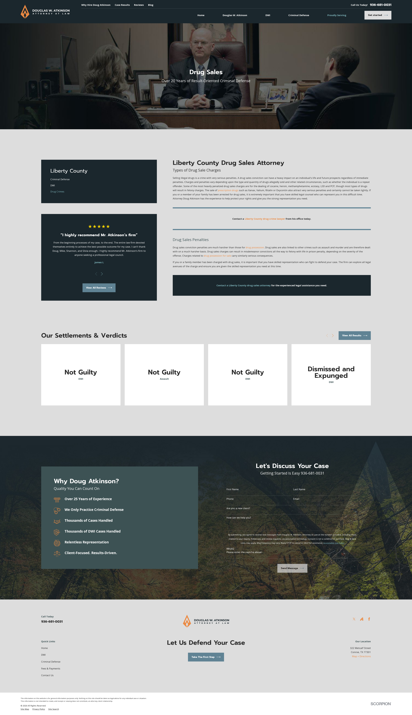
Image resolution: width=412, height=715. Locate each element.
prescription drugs (228, 190)
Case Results (122, 4)
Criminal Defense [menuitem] (298, 15)
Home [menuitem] (200, 15)
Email (296, 498)
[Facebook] (369, 619)
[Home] (45, 11)
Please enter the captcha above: (244, 552)
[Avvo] (361, 619)
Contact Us (47, 675)
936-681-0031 (380, 4)
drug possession (255, 247)
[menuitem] (99, 179)
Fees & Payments (50, 668)
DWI (43, 654)
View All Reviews (96, 287)
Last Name (299, 489)
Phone (230, 498)
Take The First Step (203, 657)
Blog (150, 4)
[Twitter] (354, 619)
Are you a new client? (238, 508)
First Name (232, 489)
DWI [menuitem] (267, 15)
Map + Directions (361, 656)
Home (44, 648)
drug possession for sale (217, 255)
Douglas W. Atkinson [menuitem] (235, 15)
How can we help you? (238, 517)
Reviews (139, 4)
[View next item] (102, 274)
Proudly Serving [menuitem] (336, 15)
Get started (375, 15)
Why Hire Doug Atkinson (96, 4)
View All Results (351, 335)
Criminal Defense (50, 661)
